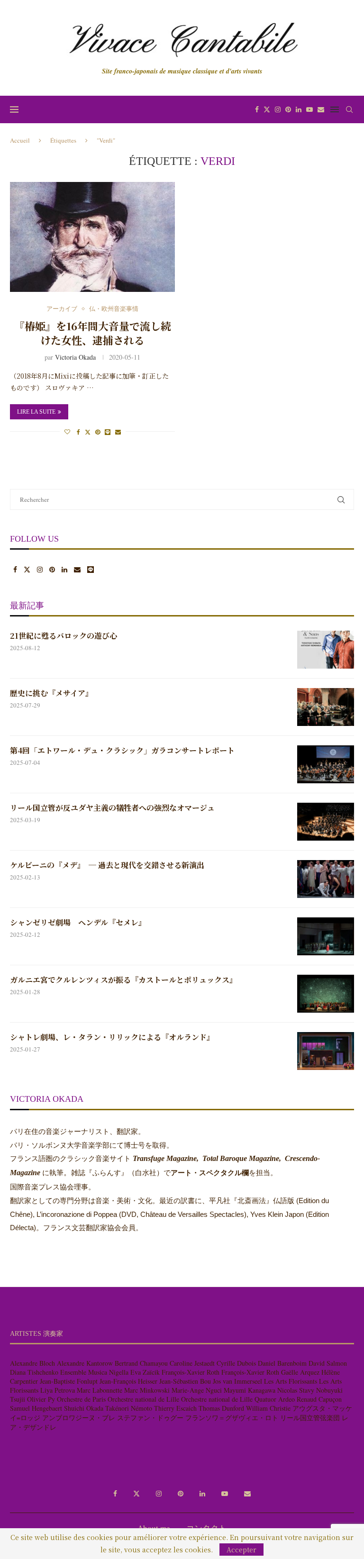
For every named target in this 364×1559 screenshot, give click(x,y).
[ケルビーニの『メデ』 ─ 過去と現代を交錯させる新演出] (325, 879)
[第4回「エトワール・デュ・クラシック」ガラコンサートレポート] (325, 764)
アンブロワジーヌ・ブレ (78, 1417)
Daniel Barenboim (282, 1363)
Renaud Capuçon (319, 1399)
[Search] (349, 109)
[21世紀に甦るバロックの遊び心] (325, 650)
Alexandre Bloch (32, 1363)
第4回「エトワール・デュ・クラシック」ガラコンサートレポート (122, 750)
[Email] (321, 109)
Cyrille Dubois (236, 1363)
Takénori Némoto (128, 1408)
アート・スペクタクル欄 (210, 1173)
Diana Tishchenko (34, 1372)
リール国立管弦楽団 (310, 1417)
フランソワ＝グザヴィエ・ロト (231, 1417)
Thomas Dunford (221, 1408)
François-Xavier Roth (190, 1372)
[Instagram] (278, 109)
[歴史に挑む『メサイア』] (325, 707)
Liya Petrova (57, 1390)
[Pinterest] (288, 109)
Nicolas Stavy (295, 1390)
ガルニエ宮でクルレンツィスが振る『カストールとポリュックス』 (123, 980)
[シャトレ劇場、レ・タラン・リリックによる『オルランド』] (325, 1051)
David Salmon (328, 1363)
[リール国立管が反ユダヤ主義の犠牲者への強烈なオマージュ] (325, 822)
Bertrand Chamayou (141, 1363)
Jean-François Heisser (128, 1381)
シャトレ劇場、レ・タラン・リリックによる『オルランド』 (112, 1037)
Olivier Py (41, 1399)
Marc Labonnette (99, 1390)
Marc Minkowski (147, 1390)
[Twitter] (267, 109)
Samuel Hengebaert (36, 1408)
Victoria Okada (75, 357)
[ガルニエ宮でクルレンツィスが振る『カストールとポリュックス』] (325, 994)
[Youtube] (309, 109)
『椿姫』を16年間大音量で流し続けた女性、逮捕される (92, 332)
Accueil (20, 140)
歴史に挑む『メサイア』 (51, 693)
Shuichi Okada (83, 1408)
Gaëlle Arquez (300, 1372)
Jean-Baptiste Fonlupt (69, 1381)
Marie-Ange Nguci (197, 1390)
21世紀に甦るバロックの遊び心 (63, 636)
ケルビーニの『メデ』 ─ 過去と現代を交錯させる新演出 (107, 865)
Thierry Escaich (175, 1408)
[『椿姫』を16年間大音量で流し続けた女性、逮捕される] (92, 237)
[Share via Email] (118, 431)
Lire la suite (36, 411)
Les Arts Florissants (290, 1381)
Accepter (241, 1549)
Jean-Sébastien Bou (185, 1381)
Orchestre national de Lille (143, 1399)
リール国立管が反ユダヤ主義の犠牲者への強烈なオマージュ (112, 808)
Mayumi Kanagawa (249, 1390)
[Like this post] (67, 431)
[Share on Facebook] (78, 431)
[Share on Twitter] (88, 431)
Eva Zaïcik (145, 1372)
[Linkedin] (298, 109)
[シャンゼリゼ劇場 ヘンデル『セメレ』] (325, 936)
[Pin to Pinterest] (97, 431)
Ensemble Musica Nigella (94, 1372)
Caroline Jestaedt (192, 1363)
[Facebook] (257, 109)
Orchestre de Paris (81, 1399)
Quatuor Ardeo (275, 1399)
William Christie (268, 1408)
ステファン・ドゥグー (150, 1417)
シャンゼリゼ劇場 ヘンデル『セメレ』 (78, 922)
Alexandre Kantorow (85, 1363)
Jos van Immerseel (237, 1381)
